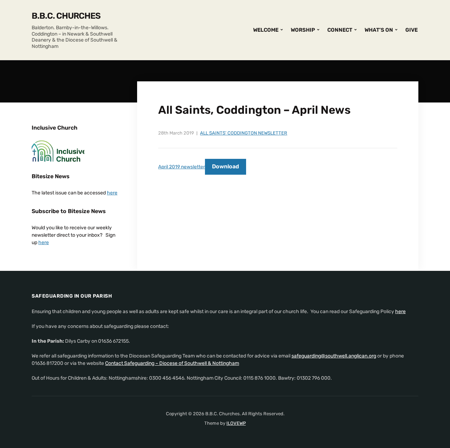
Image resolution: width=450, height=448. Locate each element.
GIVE (411, 30)
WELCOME (265, 30)
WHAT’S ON (379, 30)
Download (225, 166)
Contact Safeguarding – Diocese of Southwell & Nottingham (172, 363)
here (112, 193)
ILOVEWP (236, 423)
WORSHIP (303, 30)
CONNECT (339, 30)
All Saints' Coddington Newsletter (243, 133)
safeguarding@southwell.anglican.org (333, 356)
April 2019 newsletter (181, 166)
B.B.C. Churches (66, 16)
